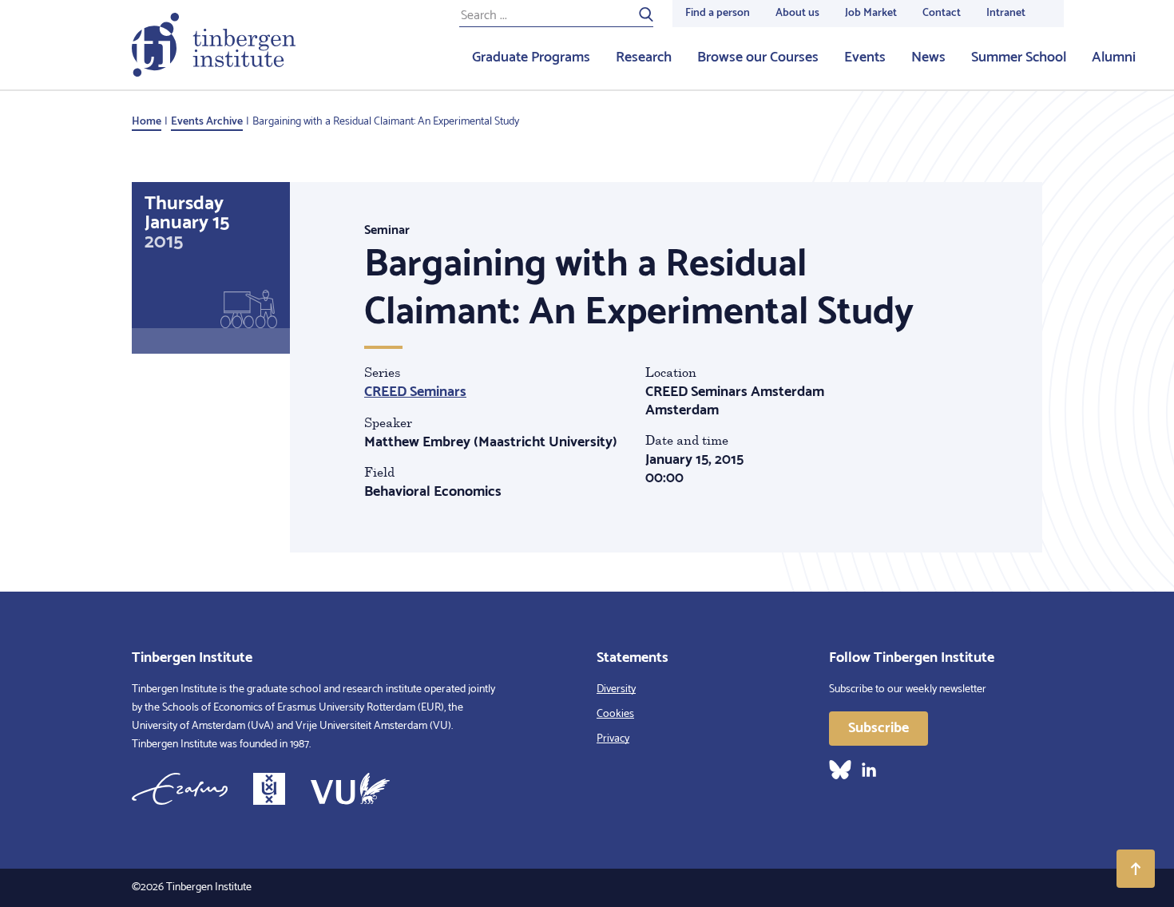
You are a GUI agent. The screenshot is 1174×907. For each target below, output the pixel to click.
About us (797, 13)
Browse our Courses (758, 57)
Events (865, 57)
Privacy (613, 739)
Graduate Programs (531, 57)
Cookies (615, 714)
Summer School (1018, 57)
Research (644, 57)
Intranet (1005, 13)
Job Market (871, 13)
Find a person (717, 13)
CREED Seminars (415, 392)
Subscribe (878, 728)
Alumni (1114, 57)
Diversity (616, 689)
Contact (941, 13)
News (928, 57)
